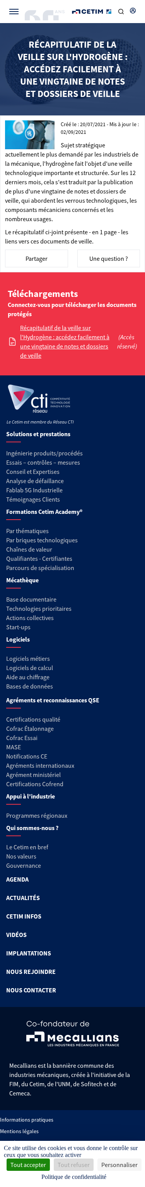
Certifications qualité (33, 719)
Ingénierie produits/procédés (44, 453)
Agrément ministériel (33, 775)
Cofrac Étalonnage (30, 728)
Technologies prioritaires (39, 608)
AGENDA (17, 879)
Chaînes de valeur (29, 549)
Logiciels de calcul (29, 668)
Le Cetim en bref (27, 847)
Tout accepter (28, 1165)
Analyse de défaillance (35, 481)
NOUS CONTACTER (31, 990)
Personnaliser (119, 1165)
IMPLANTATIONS (28, 953)
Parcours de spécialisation (40, 568)
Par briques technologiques (42, 540)
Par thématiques (27, 531)
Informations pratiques (26, 1119)
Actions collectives (30, 618)
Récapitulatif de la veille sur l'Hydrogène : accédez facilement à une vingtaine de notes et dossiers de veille (64, 341)
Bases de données (29, 686)
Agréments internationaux (40, 765)
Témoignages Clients (33, 499)
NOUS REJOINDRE (31, 971)
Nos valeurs (21, 856)
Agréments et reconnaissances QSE (52, 700)
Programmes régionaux (36, 815)
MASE (13, 747)
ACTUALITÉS (23, 898)
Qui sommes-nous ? (32, 828)
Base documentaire (31, 599)
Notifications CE (26, 756)
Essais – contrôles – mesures (43, 462)
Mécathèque (22, 580)
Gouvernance (23, 865)
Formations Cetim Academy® (44, 511)
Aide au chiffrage (27, 677)
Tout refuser (74, 1165)
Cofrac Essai (22, 738)
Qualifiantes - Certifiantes (39, 558)
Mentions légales (19, 1131)
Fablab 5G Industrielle (34, 490)
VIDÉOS (16, 935)
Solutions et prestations (38, 434)
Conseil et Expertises (33, 471)
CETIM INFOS (23, 916)
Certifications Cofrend (34, 784)
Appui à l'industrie (30, 796)
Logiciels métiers (28, 658)
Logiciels (18, 639)
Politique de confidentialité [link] (73, 1177)
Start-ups (18, 627)
